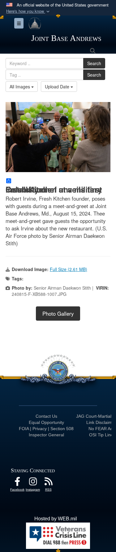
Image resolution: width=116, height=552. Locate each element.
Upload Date (58, 86)
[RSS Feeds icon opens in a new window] (48, 483)
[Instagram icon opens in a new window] (33, 483)
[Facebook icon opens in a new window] (17, 483)
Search (94, 63)
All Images (20, 86)
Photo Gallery (58, 313)
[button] (28, 11)
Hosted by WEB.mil (55, 518)
